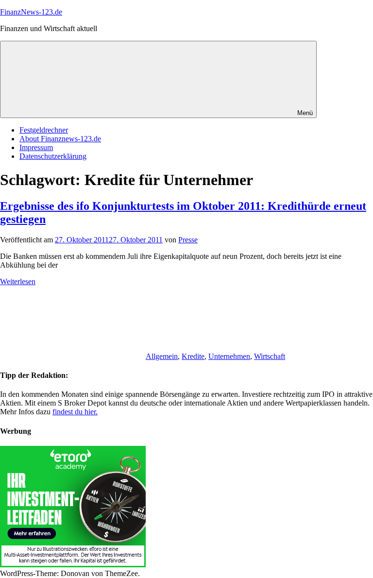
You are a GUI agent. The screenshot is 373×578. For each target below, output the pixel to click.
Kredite (193, 356)
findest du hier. (75, 412)
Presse (188, 240)
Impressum (36, 147)
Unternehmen (229, 356)
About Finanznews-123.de (60, 139)
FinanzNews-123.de (31, 12)
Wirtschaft (269, 356)
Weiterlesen (17, 281)
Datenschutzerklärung (52, 156)
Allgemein (162, 356)
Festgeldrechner (43, 130)
